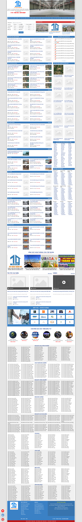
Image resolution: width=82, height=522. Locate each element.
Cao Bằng (69, 148)
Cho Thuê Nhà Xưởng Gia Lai (66, 371)
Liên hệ (68, 18)
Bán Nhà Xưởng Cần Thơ (65, 407)
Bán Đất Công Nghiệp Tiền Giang (27, 394)
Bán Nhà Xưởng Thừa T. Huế (40, 404)
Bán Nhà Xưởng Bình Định (12, 405)
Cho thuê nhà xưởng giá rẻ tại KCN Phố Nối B (58, 101)
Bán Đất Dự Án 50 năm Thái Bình (54, 420)
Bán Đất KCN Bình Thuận (25, 354)
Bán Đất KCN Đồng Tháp (12, 358)
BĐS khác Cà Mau (64, 479)
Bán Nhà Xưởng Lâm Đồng (66, 404)
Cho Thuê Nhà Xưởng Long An (53, 375)
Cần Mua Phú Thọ (24, 439)
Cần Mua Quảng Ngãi (38, 444)
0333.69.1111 (58, 341)
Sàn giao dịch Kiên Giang (39, 497)
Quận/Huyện (21, 26)
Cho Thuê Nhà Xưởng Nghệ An (40, 372)
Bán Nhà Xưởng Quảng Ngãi (40, 407)
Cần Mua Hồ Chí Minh (25, 434)
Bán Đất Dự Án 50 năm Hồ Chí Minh (27, 415)
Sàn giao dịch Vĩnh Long (52, 498)
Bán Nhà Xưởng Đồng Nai (12, 399)
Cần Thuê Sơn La (38, 456)
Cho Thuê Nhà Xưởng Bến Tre (40, 374)
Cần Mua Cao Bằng (64, 437)
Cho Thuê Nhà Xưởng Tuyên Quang (14, 370)
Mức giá (9, 29)
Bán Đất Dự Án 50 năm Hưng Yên (14, 431)
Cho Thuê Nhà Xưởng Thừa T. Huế (41, 370)
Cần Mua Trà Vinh (38, 447)
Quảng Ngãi (56, 159)
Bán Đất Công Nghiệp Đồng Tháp (14, 392)
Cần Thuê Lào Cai (64, 455)
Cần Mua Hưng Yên (11, 448)
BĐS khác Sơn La (38, 473)
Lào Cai (62, 150)
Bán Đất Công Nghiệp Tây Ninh (13, 394)
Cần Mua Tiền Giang (25, 447)
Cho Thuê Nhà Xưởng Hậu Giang (27, 375)
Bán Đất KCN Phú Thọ (25, 351)
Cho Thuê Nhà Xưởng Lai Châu (40, 367)
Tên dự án (10, 22)
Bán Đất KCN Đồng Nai (12, 348)
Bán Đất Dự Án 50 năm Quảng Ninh (27, 431)
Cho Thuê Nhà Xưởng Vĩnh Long (54, 377)
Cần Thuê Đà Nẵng (38, 451)
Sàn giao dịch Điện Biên (12, 489)
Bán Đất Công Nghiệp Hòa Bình (40, 382)
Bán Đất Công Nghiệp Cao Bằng (67, 383)
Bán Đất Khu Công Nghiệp (13, 18)
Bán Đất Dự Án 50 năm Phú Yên (67, 425)
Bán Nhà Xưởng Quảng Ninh (26, 412)
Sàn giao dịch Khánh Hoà (52, 491)
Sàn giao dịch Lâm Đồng (65, 491)
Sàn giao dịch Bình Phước (52, 496)
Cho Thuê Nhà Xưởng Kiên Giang (41, 375)
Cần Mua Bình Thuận (25, 441)
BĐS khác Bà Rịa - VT (52, 478)
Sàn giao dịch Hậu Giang (25, 497)
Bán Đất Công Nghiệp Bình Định (13, 388)
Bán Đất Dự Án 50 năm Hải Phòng (54, 415)
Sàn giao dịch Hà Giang (25, 489)
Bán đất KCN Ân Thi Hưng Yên (13, 110)
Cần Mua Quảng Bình (12, 444)
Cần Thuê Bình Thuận (25, 458)
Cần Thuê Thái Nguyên (65, 456)
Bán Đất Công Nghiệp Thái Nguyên (67, 385)
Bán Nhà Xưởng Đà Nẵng (39, 398)
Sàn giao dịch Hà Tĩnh (12, 494)
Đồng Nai (69, 144)
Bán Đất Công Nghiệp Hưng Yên (13, 395)
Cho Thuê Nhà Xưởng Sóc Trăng (67, 375)
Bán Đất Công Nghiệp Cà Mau (66, 391)
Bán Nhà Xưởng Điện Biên (12, 401)
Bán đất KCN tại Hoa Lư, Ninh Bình (36, 51)
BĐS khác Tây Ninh (11, 481)
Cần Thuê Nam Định (11, 456)
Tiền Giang (70, 164)
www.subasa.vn (37, 510)
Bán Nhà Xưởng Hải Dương (66, 411)
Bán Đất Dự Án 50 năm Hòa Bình (40, 416)
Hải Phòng (55, 144)
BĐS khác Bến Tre (38, 479)
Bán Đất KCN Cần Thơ (65, 356)
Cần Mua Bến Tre (38, 445)
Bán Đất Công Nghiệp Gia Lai (66, 388)
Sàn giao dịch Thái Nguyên (66, 490)
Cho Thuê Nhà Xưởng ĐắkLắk (53, 371)
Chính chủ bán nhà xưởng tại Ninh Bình (15, 130)
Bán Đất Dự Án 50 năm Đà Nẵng (40, 415)
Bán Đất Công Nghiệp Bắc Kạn (40, 383)
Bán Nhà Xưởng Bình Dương (66, 398)
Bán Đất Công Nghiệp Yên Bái (26, 387)
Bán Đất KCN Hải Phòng (52, 347)
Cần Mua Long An (51, 446)
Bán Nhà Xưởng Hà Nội (12, 398)
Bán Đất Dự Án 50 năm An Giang (13, 428)
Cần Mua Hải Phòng (51, 434)
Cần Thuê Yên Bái (24, 457)
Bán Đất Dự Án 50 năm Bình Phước (54, 428)
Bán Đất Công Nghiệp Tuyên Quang (14, 387)
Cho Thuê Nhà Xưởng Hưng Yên (13, 378)
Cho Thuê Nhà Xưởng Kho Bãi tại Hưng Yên (68, 33)
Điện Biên (55, 149)
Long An (69, 163)
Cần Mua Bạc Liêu (24, 445)
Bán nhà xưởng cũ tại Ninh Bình (14, 142)
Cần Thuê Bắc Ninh (51, 454)
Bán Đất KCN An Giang (12, 357)
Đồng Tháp (70, 162)
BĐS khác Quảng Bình (12, 478)
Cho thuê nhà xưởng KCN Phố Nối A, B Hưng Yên (63, 291)
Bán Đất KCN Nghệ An (39, 355)
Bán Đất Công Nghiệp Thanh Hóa (14, 383)
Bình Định (55, 155)
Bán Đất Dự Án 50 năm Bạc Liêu (27, 428)
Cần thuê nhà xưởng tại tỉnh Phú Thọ (37, 180)
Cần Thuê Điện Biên (11, 455)
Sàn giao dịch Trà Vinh (39, 498)
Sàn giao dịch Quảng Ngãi (39, 495)
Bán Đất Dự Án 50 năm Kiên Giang (41, 429)
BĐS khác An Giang (11, 479)
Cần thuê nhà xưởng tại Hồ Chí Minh (14, 186)
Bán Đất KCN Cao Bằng (65, 349)
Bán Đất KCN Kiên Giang (39, 358)
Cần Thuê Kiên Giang (38, 463)
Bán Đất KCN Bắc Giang (25, 349)
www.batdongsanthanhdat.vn (39, 506)
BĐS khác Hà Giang (24, 472)
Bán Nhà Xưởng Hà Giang (25, 401)
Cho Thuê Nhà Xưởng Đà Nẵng (40, 364)
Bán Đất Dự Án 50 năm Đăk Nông (41, 424)
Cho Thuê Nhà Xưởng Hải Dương (67, 377)
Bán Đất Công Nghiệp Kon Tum (26, 389)
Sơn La (62, 151)
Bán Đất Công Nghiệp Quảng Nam (27, 390)
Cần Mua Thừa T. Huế (38, 440)
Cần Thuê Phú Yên (64, 460)
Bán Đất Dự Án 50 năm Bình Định (14, 424)
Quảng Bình (63, 158)
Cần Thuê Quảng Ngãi (39, 461)
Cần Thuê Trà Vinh (38, 464)
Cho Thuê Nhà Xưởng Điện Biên (13, 367)
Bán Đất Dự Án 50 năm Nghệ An (40, 425)
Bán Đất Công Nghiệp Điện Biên (13, 384)
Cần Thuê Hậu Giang (25, 463)
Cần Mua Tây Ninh (11, 447)
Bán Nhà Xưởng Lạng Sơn (52, 401)
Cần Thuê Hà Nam (24, 453)
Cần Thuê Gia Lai (64, 458)
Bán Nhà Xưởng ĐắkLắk (52, 405)
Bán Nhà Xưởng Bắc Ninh (52, 400)
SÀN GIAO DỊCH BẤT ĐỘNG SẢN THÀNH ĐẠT (41, 33)
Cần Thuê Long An (51, 463)
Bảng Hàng (72, 18)
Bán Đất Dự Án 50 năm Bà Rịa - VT (54, 427)
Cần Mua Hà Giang (24, 438)
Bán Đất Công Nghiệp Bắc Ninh (53, 383)
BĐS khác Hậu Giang (25, 480)
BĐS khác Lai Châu (38, 472)
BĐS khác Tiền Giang (25, 481)
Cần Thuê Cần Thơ (64, 461)
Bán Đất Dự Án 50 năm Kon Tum (27, 425)
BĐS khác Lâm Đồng (65, 474)
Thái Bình (69, 151)
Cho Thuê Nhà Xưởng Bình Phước (54, 374)
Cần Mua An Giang (11, 445)
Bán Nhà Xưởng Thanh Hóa (13, 400)
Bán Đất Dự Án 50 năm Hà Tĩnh (13, 425)
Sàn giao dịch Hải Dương (65, 498)
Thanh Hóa (62, 147)
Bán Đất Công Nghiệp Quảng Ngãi (41, 390)
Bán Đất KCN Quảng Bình (12, 356)
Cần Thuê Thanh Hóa (12, 454)
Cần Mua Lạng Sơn (51, 438)
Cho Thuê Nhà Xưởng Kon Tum (26, 372)
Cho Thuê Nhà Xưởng (23, 18)
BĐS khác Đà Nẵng (38, 468)
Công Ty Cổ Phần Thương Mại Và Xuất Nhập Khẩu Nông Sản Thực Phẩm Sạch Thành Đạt (49, 269)
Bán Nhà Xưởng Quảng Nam (26, 407)
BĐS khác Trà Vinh (38, 481)
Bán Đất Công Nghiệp (31, 18)
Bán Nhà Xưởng (38, 18)
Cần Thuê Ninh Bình (65, 453)
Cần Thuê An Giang (11, 462)
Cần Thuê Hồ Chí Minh (25, 451)
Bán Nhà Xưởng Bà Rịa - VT (53, 407)
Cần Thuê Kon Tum (24, 460)
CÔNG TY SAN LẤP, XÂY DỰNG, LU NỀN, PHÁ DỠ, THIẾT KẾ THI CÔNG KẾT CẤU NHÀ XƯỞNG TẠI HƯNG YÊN (15, 269)
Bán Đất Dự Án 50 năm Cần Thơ (67, 427)
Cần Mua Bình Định (11, 441)
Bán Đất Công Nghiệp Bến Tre (40, 391)
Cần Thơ (69, 159)
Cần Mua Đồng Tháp (11, 446)
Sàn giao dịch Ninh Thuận (52, 494)
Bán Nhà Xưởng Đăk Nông (39, 405)
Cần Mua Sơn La (38, 439)
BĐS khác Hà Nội (11, 468)
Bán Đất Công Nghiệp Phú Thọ (26, 385)
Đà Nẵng (69, 143)
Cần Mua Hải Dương (65, 447)
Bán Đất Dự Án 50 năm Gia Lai (66, 424)
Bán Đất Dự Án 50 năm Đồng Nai (14, 416)
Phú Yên (55, 158)
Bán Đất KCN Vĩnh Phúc (52, 348)
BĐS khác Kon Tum (24, 477)
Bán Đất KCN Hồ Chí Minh (26, 347)
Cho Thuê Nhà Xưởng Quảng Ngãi (41, 373)
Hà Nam (55, 177)
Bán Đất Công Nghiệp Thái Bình (53, 385)
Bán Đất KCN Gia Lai (65, 354)
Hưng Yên (55, 166)
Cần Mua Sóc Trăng (64, 446)
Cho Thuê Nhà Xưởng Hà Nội (13, 364)
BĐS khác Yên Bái (24, 474)
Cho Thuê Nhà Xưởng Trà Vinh (40, 377)
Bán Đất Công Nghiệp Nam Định (13, 385)
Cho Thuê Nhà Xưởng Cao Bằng (67, 366)
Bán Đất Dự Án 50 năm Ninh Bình (67, 416)
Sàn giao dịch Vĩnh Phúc (52, 487)
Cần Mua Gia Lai (64, 441)
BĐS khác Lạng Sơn (51, 472)
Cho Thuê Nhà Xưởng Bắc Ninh (53, 366)
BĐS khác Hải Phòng (51, 468)
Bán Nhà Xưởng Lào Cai (65, 401)
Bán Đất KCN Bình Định (12, 354)
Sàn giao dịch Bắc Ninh (52, 488)
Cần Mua (52, 18)
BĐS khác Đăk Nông (38, 475)
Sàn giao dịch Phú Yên (65, 494)
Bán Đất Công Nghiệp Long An (53, 392)
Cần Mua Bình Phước (52, 445)
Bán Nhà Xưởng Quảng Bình (13, 407)
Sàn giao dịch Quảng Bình (12, 495)
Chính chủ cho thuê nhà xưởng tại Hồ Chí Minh (20, 302)
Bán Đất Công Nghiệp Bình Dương (67, 381)
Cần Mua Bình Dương (65, 434)
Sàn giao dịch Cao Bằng (65, 488)
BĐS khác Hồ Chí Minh (25, 468)
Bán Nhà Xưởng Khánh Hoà (53, 404)
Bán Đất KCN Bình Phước (52, 357)
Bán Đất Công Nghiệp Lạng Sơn (53, 384)
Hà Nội (55, 143)
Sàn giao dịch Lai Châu (39, 489)
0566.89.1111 (13, 340)
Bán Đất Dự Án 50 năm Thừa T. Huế (41, 422)
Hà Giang (62, 149)
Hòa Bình (55, 178)
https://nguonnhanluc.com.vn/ (39, 509)
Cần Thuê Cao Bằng (65, 454)
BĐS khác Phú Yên (64, 477)
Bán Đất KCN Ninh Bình (65, 348)
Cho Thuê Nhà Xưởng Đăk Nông (40, 371)
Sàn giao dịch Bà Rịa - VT (52, 495)
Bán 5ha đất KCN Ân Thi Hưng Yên (14, 116)
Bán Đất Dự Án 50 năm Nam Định (14, 420)
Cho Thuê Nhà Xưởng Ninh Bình (67, 365)
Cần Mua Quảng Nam (25, 444)
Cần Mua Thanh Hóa (11, 437)
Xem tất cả (49, 36)
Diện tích (20, 29)
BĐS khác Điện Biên (11, 472)
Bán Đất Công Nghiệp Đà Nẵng (40, 381)
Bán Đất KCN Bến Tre (38, 357)
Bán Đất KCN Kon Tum (25, 355)
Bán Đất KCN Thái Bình (52, 351)
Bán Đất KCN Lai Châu (39, 350)
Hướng (9, 27)
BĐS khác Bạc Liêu (24, 479)
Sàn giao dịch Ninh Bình (65, 487)
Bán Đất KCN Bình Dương (66, 347)
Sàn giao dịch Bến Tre (38, 496)
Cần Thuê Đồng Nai (11, 453)
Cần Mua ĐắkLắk (51, 441)
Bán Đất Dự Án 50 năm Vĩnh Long (54, 430)
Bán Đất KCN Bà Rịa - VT (52, 356)
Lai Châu (69, 149)
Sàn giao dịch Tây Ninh (12, 498)
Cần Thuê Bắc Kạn (38, 454)
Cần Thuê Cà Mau (64, 462)
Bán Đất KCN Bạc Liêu (25, 357)
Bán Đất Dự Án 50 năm (46, 18)
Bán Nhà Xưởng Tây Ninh (12, 411)
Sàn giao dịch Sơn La (38, 490)
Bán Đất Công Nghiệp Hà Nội (13, 381)
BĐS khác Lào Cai (64, 472)
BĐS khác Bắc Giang (25, 471)
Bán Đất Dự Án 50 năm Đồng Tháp (14, 429)
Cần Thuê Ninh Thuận (52, 460)
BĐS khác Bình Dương (65, 468)
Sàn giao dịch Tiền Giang (25, 498)
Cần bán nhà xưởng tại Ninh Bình (36, 130)
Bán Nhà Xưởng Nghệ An (39, 406)
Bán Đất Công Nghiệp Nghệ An (40, 389)
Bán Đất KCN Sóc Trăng (65, 358)
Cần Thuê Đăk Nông (38, 458)
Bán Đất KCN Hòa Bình (39, 348)
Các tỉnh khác (56, 183)
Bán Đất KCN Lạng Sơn (52, 350)
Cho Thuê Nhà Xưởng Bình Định (13, 371)
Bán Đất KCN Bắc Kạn (38, 349)
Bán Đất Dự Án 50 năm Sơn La (40, 420)
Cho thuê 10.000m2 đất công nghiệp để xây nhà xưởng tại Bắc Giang (58, 76)
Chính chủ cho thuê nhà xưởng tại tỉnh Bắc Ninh (40, 291)
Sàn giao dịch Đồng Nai (12, 487)
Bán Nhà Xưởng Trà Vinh (39, 411)
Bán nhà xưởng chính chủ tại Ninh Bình (37, 124)
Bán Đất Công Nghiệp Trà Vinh (40, 394)
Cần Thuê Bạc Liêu (24, 462)
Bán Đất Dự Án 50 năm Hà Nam (27, 416)
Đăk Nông (69, 155)
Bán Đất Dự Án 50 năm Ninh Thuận (54, 425)
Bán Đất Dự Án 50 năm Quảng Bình (14, 427)
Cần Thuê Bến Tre (38, 462)
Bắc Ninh (62, 148)
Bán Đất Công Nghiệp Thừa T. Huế (41, 387)
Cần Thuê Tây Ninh (11, 464)
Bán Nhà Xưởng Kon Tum (25, 406)
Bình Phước (56, 162)
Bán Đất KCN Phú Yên (65, 355)
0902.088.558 (69, 342)
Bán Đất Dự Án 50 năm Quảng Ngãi (41, 427)
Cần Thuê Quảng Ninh (25, 465)
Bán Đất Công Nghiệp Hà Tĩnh (13, 389)
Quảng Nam (70, 158)
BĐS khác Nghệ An (38, 477)
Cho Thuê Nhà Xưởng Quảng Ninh (27, 378)
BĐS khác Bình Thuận (25, 475)
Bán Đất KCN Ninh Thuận (52, 355)
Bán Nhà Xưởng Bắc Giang (26, 400)
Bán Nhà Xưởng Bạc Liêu (25, 408)
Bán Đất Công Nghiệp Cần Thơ (66, 390)
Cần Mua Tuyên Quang (12, 440)
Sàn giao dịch (64, 18)
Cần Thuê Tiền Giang (25, 464)
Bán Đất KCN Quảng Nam (25, 356)
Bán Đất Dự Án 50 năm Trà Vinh (40, 430)
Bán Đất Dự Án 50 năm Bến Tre (40, 428)
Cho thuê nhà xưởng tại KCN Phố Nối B (58, 139)
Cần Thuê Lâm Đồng (65, 457)
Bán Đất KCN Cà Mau (65, 357)
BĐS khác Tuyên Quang (12, 474)
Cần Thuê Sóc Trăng (65, 463)
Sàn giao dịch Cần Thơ (65, 495)
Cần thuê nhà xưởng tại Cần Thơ (36, 192)
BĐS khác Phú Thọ (24, 473)
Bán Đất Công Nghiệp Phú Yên (66, 389)
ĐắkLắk (55, 156)
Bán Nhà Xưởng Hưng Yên (12, 412)
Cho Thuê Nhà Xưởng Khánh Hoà (54, 370)
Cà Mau (62, 162)
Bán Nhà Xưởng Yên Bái (25, 404)
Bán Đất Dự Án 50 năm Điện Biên (14, 418)
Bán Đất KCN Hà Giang (25, 350)
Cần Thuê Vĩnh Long (51, 464)
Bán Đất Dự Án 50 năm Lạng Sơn (54, 418)
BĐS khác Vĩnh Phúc (51, 470)
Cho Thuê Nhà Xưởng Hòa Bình (40, 365)
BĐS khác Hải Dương (65, 481)
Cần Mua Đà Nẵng (38, 434)
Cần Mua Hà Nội (11, 434)
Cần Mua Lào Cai (64, 438)
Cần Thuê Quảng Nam (25, 461)
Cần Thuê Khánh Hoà (52, 457)
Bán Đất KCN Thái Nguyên (66, 351)
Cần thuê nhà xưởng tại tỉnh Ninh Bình (15, 180)
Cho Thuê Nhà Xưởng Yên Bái (26, 370)
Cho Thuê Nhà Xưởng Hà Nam (26, 365)
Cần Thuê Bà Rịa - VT (52, 461)
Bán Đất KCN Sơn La (38, 351)
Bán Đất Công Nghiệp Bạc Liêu (26, 391)
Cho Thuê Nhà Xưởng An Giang (13, 374)
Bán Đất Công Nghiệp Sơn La (40, 385)
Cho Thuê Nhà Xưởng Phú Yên (66, 372)
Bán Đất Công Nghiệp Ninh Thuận (54, 389)
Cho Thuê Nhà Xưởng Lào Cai (66, 367)
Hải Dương (70, 165)
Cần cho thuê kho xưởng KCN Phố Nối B (69, 139)
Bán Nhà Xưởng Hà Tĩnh (12, 406)
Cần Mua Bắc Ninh (51, 437)
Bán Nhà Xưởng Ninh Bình (66, 399)
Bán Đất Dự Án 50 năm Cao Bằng (67, 417)
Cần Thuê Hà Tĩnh (11, 460)
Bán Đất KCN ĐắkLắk (52, 354)
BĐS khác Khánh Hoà (52, 474)
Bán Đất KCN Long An (52, 358)
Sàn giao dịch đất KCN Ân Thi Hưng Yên (37, 92)
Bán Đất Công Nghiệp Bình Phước (54, 391)
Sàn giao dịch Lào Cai (65, 489)
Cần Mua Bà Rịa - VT (52, 444)
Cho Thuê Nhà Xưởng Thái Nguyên (67, 368)
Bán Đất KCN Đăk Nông (39, 354)
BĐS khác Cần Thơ (64, 478)
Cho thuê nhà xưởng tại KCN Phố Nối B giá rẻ (69, 89)
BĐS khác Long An (51, 480)
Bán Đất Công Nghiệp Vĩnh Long (54, 394)
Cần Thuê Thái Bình (51, 456)
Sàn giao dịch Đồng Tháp (12, 497)
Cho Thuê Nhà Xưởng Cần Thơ (67, 373)
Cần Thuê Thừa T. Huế (39, 457)
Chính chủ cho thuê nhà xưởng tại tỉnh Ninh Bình (20, 297)
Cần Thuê (56, 18)
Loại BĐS (21, 24)
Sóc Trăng (55, 164)
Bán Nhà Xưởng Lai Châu (39, 401)
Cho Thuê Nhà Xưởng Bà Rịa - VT (54, 373)
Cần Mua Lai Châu (38, 438)
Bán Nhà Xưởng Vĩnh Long (53, 411)
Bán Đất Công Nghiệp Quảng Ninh (27, 395)
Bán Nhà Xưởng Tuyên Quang (13, 404)
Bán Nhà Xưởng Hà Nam (25, 399)
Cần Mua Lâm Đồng (65, 440)
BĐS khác (60, 18)
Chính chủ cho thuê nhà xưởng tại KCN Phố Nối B (69, 114)
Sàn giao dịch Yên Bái (25, 491)
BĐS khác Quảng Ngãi (39, 478)
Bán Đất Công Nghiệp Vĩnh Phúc (54, 382)
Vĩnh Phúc (55, 179)
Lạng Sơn (55, 150)
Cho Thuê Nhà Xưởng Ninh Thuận (54, 372)
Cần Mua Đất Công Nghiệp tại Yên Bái (14, 159)
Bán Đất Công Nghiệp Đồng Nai (13, 382)
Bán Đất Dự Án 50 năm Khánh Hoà (54, 422)
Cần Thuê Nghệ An (38, 460)
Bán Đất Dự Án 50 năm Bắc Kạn (40, 417)
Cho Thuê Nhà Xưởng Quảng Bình (14, 373)
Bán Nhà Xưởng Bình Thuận (26, 405)
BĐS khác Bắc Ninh (51, 471)
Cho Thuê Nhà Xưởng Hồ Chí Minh (27, 364)
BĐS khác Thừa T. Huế (39, 474)
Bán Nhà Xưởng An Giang (12, 408)
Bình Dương (63, 144)
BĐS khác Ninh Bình (65, 470)
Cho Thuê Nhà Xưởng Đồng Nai (13, 365)
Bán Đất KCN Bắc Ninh (52, 349)
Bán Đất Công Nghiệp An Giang (13, 391)
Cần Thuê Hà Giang (24, 455)
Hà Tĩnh (69, 156)
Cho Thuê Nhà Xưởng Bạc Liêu (26, 374)
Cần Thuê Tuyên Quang (12, 457)
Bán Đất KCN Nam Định (12, 351)
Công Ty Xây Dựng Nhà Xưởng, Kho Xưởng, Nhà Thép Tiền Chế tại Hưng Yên (32, 269)
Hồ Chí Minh (63, 143)
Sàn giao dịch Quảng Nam (26, 495)
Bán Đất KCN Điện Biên (12, 350)
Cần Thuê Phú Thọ (24, 456)
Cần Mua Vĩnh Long (51, 447)
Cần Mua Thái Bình (51, 439)
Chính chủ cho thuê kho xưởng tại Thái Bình (69, 76)
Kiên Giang (63, 163)
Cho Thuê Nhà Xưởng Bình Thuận (27, 371)
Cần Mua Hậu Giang (24, 446)
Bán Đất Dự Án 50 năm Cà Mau (67, 428)
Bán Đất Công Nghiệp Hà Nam (26, 382)
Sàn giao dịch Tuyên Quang (13, 491)
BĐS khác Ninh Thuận (52, 477)
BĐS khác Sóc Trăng (65, 480)
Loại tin (9, 24)
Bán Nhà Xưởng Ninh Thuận (53, 406)
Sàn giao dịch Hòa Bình (39, 487)
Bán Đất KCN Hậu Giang (25, 358)
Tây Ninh (62, 164)
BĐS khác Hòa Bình (38, 470)
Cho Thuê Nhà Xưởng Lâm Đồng (67, 370)
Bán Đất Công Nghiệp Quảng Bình (14, 390)
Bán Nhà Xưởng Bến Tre (39, 408)
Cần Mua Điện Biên (11, 438)
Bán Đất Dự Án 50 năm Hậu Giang (27, 429)
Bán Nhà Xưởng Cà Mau (65, 408)
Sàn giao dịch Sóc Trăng (65, 497)
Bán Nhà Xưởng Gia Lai (65, 405)
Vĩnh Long (62, 165)
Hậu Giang (55, 163)
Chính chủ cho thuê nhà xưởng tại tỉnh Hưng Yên (17, 291)
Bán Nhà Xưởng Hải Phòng (53, 398)
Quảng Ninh (63, 166)
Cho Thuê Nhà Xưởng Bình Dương (67, 364)
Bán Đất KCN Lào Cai (65, 350)
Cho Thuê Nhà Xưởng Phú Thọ (26, 368)
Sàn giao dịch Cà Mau (65, 496)
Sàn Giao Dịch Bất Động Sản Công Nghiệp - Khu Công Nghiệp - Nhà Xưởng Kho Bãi (66, 269)
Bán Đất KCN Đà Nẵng (39, 347)
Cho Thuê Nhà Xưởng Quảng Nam (27, 373)
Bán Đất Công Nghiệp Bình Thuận (27, 388)
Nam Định (69, 150)
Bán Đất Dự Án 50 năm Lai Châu (40, 418)
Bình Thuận (63, 155)
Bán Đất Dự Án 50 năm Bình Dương (67, 415)
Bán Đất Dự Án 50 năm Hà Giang (27, 418)
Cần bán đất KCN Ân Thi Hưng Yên (14, 92)
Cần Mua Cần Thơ (64, 444)
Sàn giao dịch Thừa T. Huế (39, 491)
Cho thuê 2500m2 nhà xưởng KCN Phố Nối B (58, 114)
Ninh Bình (55, 147)
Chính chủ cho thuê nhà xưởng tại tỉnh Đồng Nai (43, 302)
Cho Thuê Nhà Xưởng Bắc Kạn (40, 366)
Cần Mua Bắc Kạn (38, 437)
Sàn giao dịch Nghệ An (39, 494)
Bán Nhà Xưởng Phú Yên (65, 406)
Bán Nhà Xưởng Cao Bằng (66, 400)
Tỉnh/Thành (10, 26)
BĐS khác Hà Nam (24, 470)
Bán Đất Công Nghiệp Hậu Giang (27, 392)
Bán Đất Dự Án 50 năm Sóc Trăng (67, 429)
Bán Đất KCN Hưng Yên (12, 361)
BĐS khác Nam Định (11, 473)
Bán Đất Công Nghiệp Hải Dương (67, 394)
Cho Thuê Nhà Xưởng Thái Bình (53, 368)
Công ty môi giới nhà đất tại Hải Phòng (37, 245)
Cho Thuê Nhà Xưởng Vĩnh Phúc (54, 365)
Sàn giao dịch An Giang (12, 496)
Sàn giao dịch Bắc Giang (25, 488)
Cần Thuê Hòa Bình (38, 453)
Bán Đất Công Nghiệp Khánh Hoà (54, 387)
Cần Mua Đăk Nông (38, 441)
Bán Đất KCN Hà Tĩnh (12, 355)
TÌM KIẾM (21, 32)
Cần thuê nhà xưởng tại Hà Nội (13, 192)
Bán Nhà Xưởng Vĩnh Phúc (53, 399)
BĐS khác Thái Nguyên (65, 473)
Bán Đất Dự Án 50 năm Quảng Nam (27, 427)
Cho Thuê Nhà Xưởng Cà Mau (66, 374)
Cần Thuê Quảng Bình (12, 461)
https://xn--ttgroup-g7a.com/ (39, 505)
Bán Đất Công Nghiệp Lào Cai (66, 384)
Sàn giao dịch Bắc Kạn (39, 488)
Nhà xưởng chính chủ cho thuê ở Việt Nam (58, 89)
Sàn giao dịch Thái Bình (52, 490)
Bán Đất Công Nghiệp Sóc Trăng (67, 392)
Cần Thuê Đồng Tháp (12, 463)
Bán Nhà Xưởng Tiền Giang (26, 411)
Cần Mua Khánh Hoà (51, 440)
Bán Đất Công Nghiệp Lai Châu (40, 384)
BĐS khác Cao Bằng (65, 471)
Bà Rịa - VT (63, 159)
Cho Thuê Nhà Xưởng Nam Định (13, 368)
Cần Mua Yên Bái (24, 440)
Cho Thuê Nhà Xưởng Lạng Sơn (53, 367)
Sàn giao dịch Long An (52, 497)
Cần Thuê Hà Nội (11, 451)
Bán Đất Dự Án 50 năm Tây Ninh (13, 430)
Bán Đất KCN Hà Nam (25, 348)
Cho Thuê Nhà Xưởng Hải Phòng (54, 364)
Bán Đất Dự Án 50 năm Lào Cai (67, 418)
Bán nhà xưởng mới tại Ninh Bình (36, 136)
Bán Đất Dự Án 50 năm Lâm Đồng (67, 422)
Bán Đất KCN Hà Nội (11, 347)
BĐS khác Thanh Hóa (11, 471)
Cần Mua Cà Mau (64, 445)
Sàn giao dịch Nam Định (12, 490)
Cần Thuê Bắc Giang (25, 454)
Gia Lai (62, 156)
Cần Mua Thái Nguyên (65, 439)
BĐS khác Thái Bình (51, 473)
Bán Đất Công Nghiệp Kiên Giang (40, 392)
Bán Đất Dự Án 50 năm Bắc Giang (27, 417)
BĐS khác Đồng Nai (11, 470)
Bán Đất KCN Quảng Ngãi (39, 356)
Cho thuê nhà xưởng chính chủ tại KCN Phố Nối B (68, 101)
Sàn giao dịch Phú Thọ (25, 490)
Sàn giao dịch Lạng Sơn (52, 489)
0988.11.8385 (46, 341)
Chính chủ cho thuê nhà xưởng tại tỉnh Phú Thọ (43, 297)
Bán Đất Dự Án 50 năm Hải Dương (67, 430)
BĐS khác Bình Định (11, 475)
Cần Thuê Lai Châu (38, 455)
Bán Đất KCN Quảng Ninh (25, 361)
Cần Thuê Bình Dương (65, 451)
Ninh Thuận (70, 157)
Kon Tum (55, 157)
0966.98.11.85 (24, 340)
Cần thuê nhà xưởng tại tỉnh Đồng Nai (37, 186)
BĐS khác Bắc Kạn (38, 471)
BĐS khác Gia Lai (64, 475)
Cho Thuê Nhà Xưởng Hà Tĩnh (13, 372)
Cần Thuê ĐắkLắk (51, 458)
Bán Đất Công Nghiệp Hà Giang (26, 384)
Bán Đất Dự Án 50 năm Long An (53, 429)
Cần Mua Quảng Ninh (25, 448)
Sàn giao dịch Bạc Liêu (25, 496)
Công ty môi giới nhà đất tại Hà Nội (14, 239)
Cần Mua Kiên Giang (38, 446)
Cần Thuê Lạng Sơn (51, 455)
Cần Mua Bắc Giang (24, 437)
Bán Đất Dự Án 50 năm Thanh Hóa (14, 417)
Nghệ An (62, 157)
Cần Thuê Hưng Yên (11, 465)
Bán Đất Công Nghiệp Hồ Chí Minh (27, 381)
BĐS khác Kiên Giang (38, 480)
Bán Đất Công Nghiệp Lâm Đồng (67, 387)
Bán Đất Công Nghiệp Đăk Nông (40, 388)
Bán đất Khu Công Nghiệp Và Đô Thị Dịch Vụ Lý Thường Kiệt (54, 33)
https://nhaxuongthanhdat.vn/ (39, 507)
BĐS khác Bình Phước (52, 479)
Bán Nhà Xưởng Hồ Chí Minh (26, 398)
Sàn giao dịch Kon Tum (25, 494)
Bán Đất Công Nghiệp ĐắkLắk (53, 388)
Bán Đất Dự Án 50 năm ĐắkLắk (53, 424)
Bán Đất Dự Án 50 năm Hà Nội (13, 415)
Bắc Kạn (55, 148)
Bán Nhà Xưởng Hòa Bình (39, 399)
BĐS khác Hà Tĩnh (11, 477)
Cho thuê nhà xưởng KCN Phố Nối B (69, 126)
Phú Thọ (55, 151)
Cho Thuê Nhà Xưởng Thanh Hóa (14, 366)
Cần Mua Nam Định (11, 439)
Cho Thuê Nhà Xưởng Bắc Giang (27, 366)
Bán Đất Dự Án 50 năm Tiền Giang (27, 430)
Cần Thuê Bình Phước (52, 462)
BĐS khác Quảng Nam (25, 478)
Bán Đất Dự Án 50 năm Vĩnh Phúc (54, 416)
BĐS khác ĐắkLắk (51, 475)
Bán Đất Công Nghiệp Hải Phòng (54, 381)
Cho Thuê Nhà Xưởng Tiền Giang (27, 377)
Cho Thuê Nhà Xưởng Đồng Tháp (14, 375)
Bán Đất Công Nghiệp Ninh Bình (67, 382)
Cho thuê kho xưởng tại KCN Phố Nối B (58, 126)
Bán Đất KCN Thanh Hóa (12, 349)
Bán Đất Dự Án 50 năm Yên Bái (26, 422)
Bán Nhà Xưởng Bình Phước (53, 408)
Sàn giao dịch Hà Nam (25, 487)
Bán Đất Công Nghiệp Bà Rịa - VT (54, 390)
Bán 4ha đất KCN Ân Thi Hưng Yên (36, 116)
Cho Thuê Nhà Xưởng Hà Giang (27, 367)
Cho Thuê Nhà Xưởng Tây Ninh (13, 377)
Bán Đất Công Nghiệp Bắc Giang (27, 383)
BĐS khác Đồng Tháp (11, 480)
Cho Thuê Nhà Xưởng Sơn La (40, 368)
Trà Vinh (55, 165)
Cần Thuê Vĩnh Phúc (51, 453)
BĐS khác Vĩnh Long (51, 481)
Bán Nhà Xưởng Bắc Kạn (39, 400)
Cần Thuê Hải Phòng (51, 451)
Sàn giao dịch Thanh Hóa (12, 488)
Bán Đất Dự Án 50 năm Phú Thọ (27, 420)
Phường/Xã (21, 27)
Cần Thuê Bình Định (11, 458)
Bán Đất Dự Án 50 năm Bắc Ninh (54, 417)
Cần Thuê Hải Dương (65, 464)
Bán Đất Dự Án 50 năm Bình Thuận (27, 424)
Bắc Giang (70, 147)
